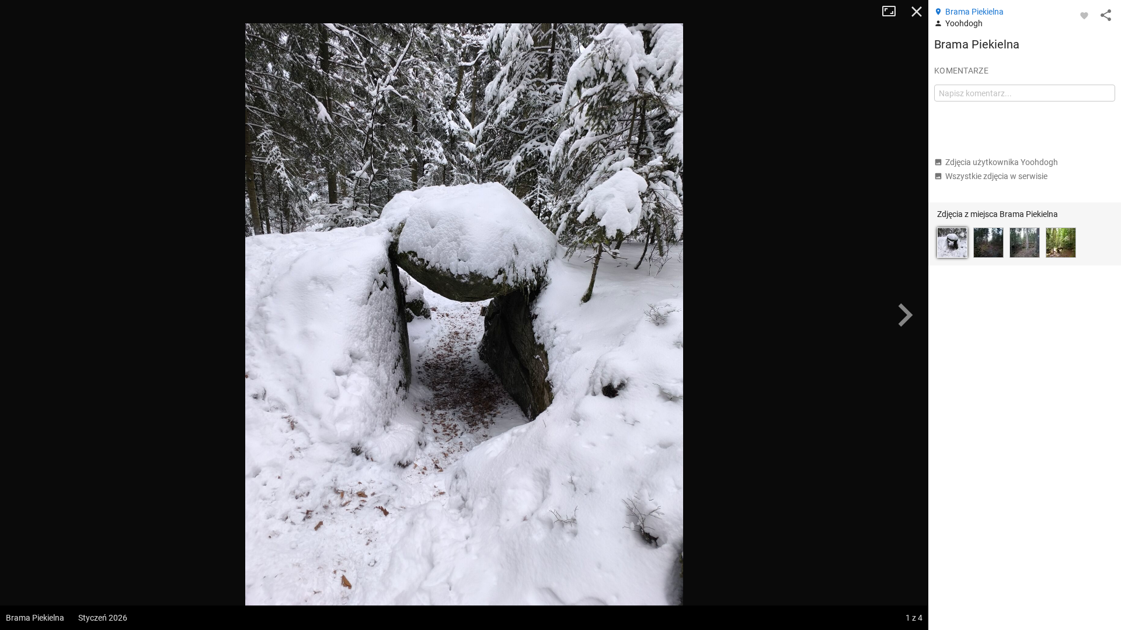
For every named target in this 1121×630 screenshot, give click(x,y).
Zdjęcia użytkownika (1001, 162)
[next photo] (905, 315)
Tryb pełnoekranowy (893, 11)
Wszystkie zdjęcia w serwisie (996, 176)
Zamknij (916, 11)
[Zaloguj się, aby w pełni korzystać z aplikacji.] (1084, 15)
